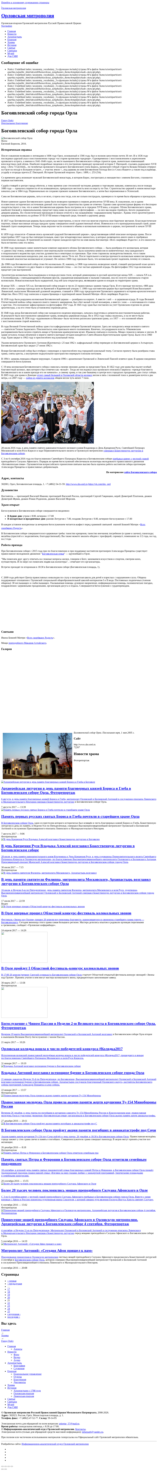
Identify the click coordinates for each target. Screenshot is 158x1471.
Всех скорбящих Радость (40, 637)
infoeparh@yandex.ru (92, 1432)
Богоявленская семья (53, 553)
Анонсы (18, 1349)
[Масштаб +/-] (11, 1466)
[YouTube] (8, 1457)
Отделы (18, 1376)
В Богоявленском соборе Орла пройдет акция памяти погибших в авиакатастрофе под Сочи (78, 1130)
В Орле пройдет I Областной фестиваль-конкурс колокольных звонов (60, 968)
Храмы (11, 42)
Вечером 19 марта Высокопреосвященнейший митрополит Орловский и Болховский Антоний (51, 1034)
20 (8, 1297)
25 (8, 1311)
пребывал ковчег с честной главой (131, 458)
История (11, 45)
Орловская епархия (24, 1393)
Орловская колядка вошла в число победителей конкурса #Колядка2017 (62, 1049)
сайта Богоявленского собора (140, 472)
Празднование (9, 1257)
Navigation (6, 26)
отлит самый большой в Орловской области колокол (64, 375)
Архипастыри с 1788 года (27, 1390)
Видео (17, 1357)
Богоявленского (9, 922)
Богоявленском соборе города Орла (109, 862)
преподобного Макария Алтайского (27, 643)
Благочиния (20, 1379)
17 (8, 1289)
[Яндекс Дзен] (8, 1454)
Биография (19, 1365)
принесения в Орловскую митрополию (37, 1257)
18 (8, 1292)
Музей (10, 53)
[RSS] (8, 1460)
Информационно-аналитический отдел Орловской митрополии (55, 1444)
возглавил (107, 1034)
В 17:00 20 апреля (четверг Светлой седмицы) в (26, 974)
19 (8, 1294)
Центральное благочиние (14, 123)
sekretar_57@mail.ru (69, 1423)
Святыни (12, 50)
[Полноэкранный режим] (8, 1466)
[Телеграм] (8, 1452)
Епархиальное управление (28, 1374)
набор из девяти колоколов (40, 378)
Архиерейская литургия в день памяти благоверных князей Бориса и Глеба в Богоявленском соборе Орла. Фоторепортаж (66, 790)
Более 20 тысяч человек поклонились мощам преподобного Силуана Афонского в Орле (74, 1190)
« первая (11, 1281)
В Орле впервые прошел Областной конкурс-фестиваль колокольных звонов (66, 913)
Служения (19, 1368)
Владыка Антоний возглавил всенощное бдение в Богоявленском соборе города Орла (72, 1073)
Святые (11, 48)
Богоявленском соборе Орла (18, 823)
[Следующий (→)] (5, 1469)
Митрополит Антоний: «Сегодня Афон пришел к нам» (47, 1250)
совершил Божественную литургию (55, 802)
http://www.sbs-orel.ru (77, 484)
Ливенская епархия (24, 1396)
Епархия (11, 39)
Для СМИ (12, 56)
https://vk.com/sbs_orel (99, 484)
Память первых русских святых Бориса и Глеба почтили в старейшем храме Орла (70, 816)
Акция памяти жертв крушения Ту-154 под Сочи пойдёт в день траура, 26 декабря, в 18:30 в (50, 1136)
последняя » (13, 1317)
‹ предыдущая (14, 1283)
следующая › (14, 1314)
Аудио (17, 1360)
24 (8, 1308)
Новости (12, 34)
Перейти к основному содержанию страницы (25, 2)
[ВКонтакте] (8, 1449)
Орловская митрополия (27, 15)
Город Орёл (7, 120)
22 (8, 1303)
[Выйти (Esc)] (2, 1466)
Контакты (80, 1429)
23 (8, 1306)
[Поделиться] (5, 1466)
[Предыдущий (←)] (2, 1469)
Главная (11, 31)
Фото (16, 1354)
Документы (20, 1382)
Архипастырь (14, 36)
